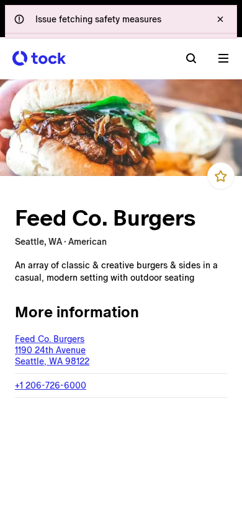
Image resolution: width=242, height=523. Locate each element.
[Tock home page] (39, 58)
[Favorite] (221, 176)
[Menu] (223, 58)
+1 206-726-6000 (50, 385)
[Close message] (220, 19)
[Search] (191, 58)
